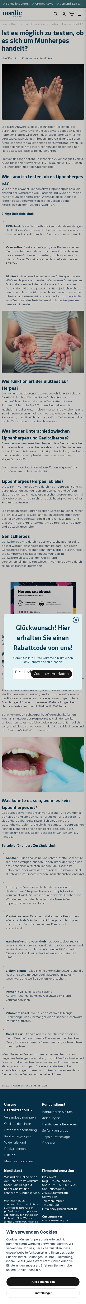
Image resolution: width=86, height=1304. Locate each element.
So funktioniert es (55, 1131)
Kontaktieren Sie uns (57, 1112)
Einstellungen (43, 1293)
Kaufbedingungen (17, 1136)
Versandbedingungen (20, 1117)
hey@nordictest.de (64, 1208)
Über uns (48, 1143)
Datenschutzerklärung (20, 1130)
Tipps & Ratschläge (56, 1137)
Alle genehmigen (43, 1281)
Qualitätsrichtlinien (17, 1124)
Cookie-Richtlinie (28, 1269)
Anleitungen (51, 1118)
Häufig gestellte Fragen (59, 1124)
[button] (76, 620)
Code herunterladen (51, 674)
